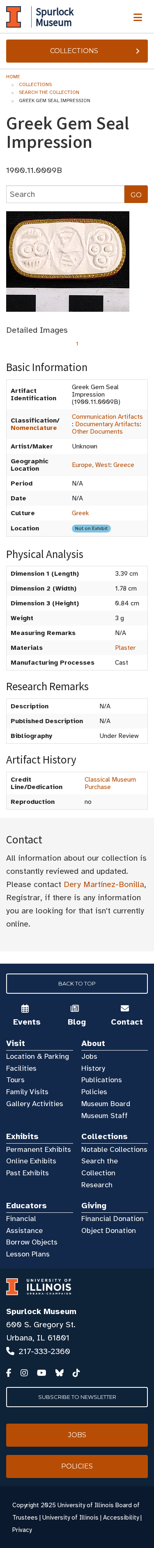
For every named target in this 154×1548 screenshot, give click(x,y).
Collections (74, 51)
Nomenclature (34, 428)
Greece (123, 465)
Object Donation (108, 1230)
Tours (15, 1079)
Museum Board (105, 1103)
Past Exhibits (27, 1172)
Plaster (125, 648)
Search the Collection (49, 92)
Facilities (21, 1068)
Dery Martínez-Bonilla (104, 884)
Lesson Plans (28, 1253)
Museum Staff (104, 1115)
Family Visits (27, 1091)
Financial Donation (112, 1218)
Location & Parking (37, 1056)
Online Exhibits (31, 1160)
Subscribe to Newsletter (77, 1397)
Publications (101, 1079)
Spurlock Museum (41, 1311)
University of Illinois (70, 1517)
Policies (94, 1091)
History (93, 1068)
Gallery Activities (34, 1103)
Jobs (89, 1056)
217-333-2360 (44, 1351)
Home (13, 76)
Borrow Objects (31, 1242)
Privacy (22, 1530)
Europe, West (91, 465)
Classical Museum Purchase (110, 783)
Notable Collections (114, 1149)
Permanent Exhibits (38, 1149)
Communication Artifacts (107, 417)
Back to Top (77, 983)
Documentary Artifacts (107, 424)
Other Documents (97, 431)
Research (97, 1184)
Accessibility (121, 1517)
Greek (80, 513)
